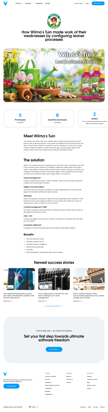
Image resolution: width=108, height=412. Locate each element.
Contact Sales (78, 3)
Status (89, 388)
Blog (88, 382)
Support (89, 376)
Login (87, 3)
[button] (19, 3)
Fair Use (95, 407)
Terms (89, 407)
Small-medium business (52, 385)
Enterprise (48, 382)
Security (82, 407)
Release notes (91, 385)
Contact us (69, 379)
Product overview (50, 376)
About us (68, 376)
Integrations (48, 394)
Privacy (102, 407)
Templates (39, 3)
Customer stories (92, 379)
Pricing (47, 3)
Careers (68, 382)
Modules (47, 391)
